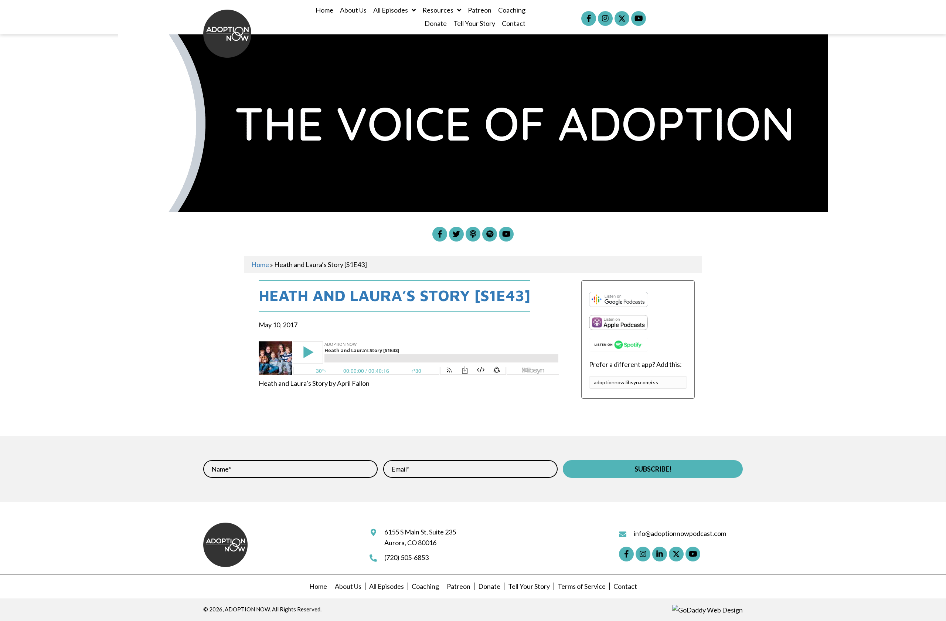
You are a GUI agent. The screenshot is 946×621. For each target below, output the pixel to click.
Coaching (425, 586)
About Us (348, 586)
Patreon (458, 586)
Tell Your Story (529, 586)
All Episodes (386, 586)
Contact (625, 586)
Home (260, 264)
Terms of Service (582, 586)
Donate (489, 586)
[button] (588, 18)
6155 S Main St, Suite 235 (420, 532)
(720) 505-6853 (406, 557)
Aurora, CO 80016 (410, 543)
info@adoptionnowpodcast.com (680, 533)
